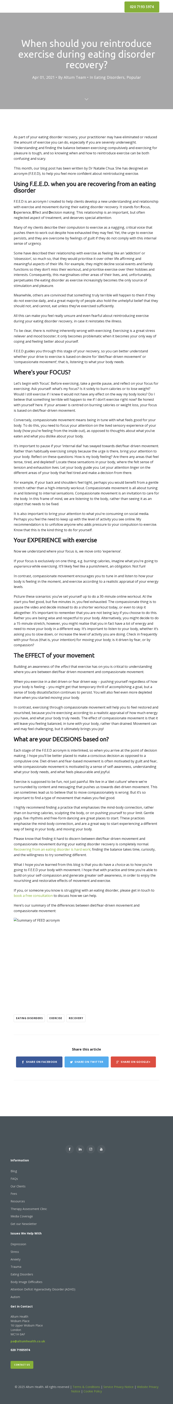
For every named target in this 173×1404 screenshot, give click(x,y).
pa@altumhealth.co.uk (28, 1341)
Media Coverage (22, 1216)
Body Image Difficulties (26, 1282)
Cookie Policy (93, 1391)
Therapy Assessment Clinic (29, 1209)
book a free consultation (33, 895)
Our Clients (18, 1186)
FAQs (14, 1179)
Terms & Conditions (87, 1387)
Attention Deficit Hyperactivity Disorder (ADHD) (43, 1289)
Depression (18, 1244)
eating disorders (29, 1018)
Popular (134, 77)
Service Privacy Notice (118, 1387)
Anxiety (15, 1259)
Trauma (16, 1267)
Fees (14, 1194)
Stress (15, 1252)
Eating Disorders (109, 77)
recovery (76, 1018)
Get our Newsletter (24, 1224)
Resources (18, 1201)
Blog (14, 1171)
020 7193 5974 (142, 7)
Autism (15, 1297)
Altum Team (75, 77)
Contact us (22, 1364)
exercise (55, 1018)
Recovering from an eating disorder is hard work (52, 849)
